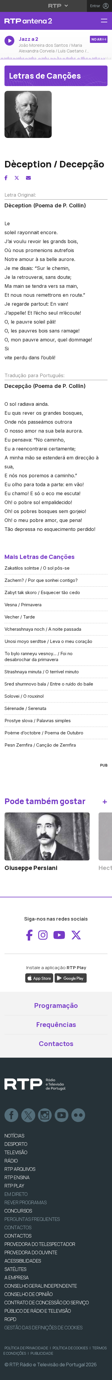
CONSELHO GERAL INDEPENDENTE (40, 1286)
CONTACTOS (17, 1236)
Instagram (45, 1115)
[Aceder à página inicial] (37, 21)
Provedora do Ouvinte (30, 1252)
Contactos (56, 1043)
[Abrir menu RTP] (56, 5)
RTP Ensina (17, 1177)
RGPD (10, 1319)
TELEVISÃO (15, 1152)
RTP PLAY (14, 1185)
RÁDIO (11, 1160)
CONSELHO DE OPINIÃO (28, 1294)
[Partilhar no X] (16, 178)
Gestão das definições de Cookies (43, 1327)
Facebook (11, 1115)
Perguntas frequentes (32, 1219)
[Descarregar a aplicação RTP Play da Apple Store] (39, 978)
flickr (78, 1115)
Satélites (15, 1269)
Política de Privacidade (26, 1348)
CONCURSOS (18, 1211)
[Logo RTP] (34, 1084)
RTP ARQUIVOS (19, 1169)
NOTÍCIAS (14, 1135)
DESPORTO (15, 1144)
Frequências (56, 1024)
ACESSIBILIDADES (22, 1261)
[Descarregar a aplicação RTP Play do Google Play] (70, 978)
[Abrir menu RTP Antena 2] (106, 21)
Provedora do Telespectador (39, 1244)
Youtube (62, 1115)
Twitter (28, 1115)
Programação (56, 1005)
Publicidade (41, 1353)
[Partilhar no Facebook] (5, 178)
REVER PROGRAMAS (25, 1202)
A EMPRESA (16, 1277)
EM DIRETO (15, 1194)
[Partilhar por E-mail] (28, 178)
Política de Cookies (70, 1348)
